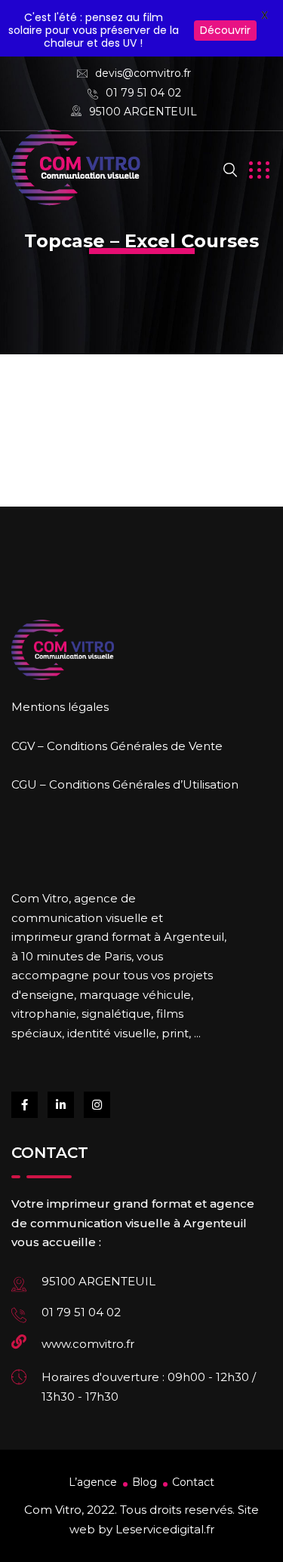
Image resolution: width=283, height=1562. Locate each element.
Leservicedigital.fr (164, 1529)
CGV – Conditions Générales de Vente (117, 746)
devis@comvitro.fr (143, 73)
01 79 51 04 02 (143, 93)
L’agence (93, 1482)
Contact (193, 1482)
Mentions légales (60, 707)
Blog (144, 1482)
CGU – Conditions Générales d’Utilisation (124, 784)
